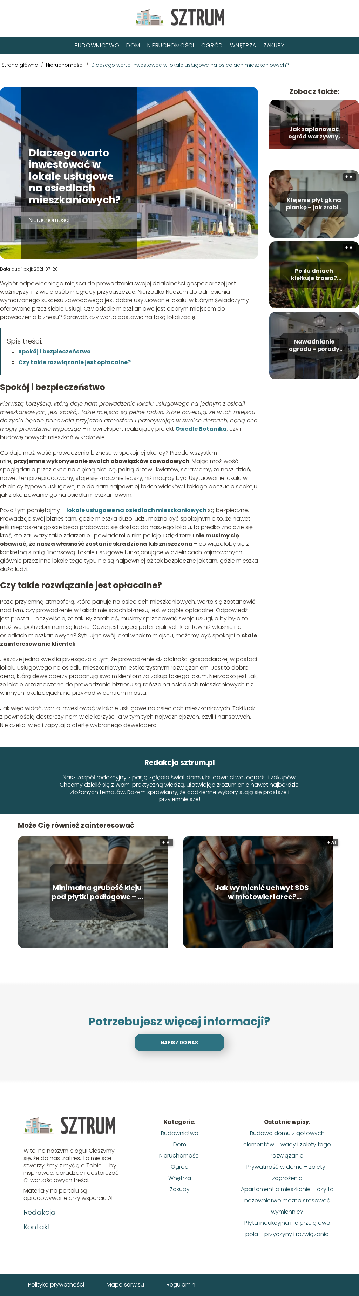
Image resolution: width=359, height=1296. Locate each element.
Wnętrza (243, 45)
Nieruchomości (170, 45)
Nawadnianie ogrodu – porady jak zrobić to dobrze (314, 346)
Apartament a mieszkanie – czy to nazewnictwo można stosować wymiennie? (287, 1200)
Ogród (212, 45)
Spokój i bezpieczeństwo (54, 351)
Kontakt (36, 1226)
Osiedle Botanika (201, 429)
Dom (133, 45)
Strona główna (21, 64)
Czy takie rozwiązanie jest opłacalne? (74, 362)
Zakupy (273, 45)
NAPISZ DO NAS (179, 1042)
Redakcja (39, 1212)
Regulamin (181, 1285)
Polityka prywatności (56, 1285)
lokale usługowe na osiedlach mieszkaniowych (136, 510)
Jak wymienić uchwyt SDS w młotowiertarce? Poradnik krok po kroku (262, 892)
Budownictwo (97, 45)
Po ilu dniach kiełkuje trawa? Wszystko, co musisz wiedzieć (314, 275)
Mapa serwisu (125, 1285)
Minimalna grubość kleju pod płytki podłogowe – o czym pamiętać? (97, 892)
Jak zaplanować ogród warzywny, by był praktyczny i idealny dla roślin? (314, 133)
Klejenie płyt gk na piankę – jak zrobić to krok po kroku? (314, 204)
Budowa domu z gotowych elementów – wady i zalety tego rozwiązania (287, 1144)
